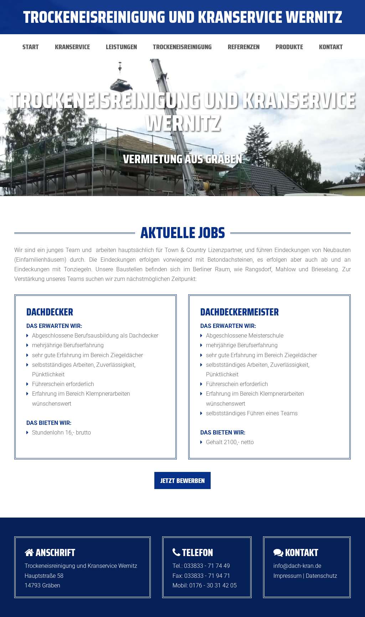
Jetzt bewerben (182, 480)
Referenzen (243, 46)
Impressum (287, 575)
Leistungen (121, 46)
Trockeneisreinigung (182, 46)
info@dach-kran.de (297, 565)
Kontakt (331, 46)
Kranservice (72, 46)
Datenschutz (321, 575)
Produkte (289, 46)
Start (30, 46)
